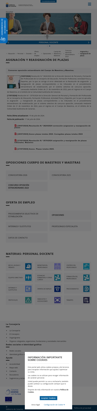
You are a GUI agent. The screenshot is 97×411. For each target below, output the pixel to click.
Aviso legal (35, 405)
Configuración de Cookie (54, 405)
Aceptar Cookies (48, 398)
